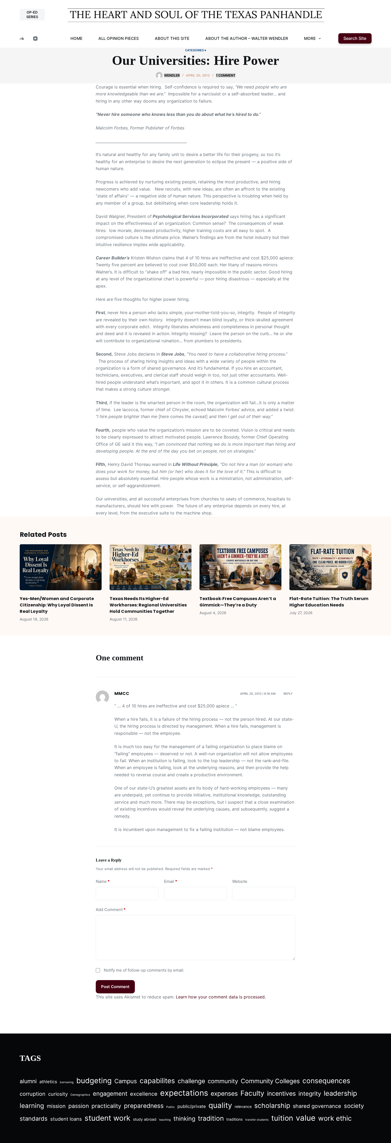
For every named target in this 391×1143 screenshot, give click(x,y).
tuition (282, 1118)
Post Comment (115, 986)
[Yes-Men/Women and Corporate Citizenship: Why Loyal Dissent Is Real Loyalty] (61, 567)
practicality (106, 1106)
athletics (48, 1081)
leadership (340, 1093)
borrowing (67, 1082)
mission (56, 1106)
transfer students (257, 1119)
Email (170, 881)
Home (76, 38)
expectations (184, 1093)
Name (103, 881)
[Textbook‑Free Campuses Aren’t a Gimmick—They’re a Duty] (240, 567)
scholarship (272, 1106)
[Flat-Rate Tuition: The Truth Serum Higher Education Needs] (330, 567)
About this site (172, 38)
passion (78, 1106)
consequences (326, 1081)
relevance (243, 1106)
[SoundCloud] (22, 38)
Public (170, 1107)
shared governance (317, 1106)
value (305, 1118)
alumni (28, 1081)
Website (239, 881)
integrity (309, 1093)
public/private (191, 1106)
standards (34, 1118)
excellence (143, 1094)
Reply (288, 693)
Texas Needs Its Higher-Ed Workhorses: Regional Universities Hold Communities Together (148, 605)
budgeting (94, 1080)
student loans (66, 1119)
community (223, 1081)
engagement (110, 1093)
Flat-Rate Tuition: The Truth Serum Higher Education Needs (328, 602)
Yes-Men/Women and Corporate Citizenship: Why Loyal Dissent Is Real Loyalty (57, 605)
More (310, 38)
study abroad (144, 1119)
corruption (32, 1094)
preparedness (144, 1106)
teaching (165, 1119)
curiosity (58, 1094)
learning (32, 1106)
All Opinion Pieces (118, 38)
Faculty (252, 1093)
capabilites (157, 1081)
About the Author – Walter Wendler (246, 38)
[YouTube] (35, 38)
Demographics (80, 1094)
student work (107, 1118)
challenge (191, 1081)
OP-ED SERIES (32, 14)
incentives (281, 1093)
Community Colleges (270, 1081)
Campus (125, 1081)
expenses (224, 1093)
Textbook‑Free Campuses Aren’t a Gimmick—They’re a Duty (237, 602)
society (354, 1105)
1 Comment (225, 75)
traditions (234, 1119)
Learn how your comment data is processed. (221, 996)
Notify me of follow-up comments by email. (144, 970)
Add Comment (111, 909)
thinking (184, 1118)
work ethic (335, 1118)
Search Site (354, 38)
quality (220, 1105)
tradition (211, 1118)
